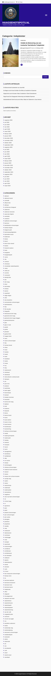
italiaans (7, 379)
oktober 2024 (8, 169)
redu (6, 528)
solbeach (7, 557)
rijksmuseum (8, 532)
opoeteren (7, 505)
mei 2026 (7, 126)
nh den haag (8, 501)
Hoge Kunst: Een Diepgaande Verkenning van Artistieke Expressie (19, 96)
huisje (6, 363)
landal (6, 433)
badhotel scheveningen (11, 220)
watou (6, 625)
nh (5, 499)
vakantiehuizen (9, 603)
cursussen (7, 275)
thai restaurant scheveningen (12, 573)
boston (6, 245)
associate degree (9, 214)
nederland (7, 487)
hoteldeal (7, 358)
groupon (7, 331)
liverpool (7, 444)
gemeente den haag (10, 315)
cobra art (7, 270)
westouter (7, 636)
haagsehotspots (25, 48)
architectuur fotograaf (10, 207)
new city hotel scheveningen (12, 496)
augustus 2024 (8, 174)
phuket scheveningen (10, 512)
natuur (6, 483)
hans (6, 338)
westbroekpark (8, 634)
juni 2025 (7, 151)
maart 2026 (8, 131)
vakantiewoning (9, 609)
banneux (7, 223)
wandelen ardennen (10, 623)
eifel (6, 297)
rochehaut (7, 535)
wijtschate (7, 641)
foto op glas (8, 309)
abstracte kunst (9, 198)
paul (6, 508)
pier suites (7, 517)
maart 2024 (8, 185)
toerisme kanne (9, 587)
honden (7, 352)
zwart (6, 652)
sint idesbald (8, 555)
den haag (7, 282)
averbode (7, 216)
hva (6, 365)
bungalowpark (8, 254)
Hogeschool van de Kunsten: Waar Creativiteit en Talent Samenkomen (19, 93)
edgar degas (8, 295)
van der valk (8, 612)
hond (6, 349)
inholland (7, 372)
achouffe (7, 200)
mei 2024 (7, 181)
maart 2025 (8, 158)
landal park (8, 438)
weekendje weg (9, 627)
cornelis (7, 272)
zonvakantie (8, 648)
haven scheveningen (10, 340)
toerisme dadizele (9, 580)
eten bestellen (8, 300)
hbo (6, 343)
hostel (6, 354)
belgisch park (8, 229)
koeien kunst (8, 415)
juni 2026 (7, 124)
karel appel (8, 390)
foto (6, 306)
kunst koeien (8, 424)
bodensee (7, 236)
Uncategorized (8, 596)
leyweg (6, 440)
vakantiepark (8, 605)
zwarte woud (8, 655)
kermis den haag (9, 401)
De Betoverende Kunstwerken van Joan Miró (13, 87)
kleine (6, 413)
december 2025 (9, 138)
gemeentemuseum (9, 320)
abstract (7, 196)
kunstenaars (8, 426)
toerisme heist (8, 584)
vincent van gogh (9, 618)
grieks (6, 329)
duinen (6, 291)
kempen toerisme (9, 397)
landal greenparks (9, 435)
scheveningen (8, 546)
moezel (6, 471)
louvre (6, 447)
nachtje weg (8, 478)
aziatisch (7, 218)
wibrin (6, 639)
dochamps (7, 286)
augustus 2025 (8, 147)
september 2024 (9, 172)
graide (6, 327)
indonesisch (8, 370)
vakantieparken (9, 607)
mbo (6, 458)
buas (6, 250)
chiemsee (7, 263)
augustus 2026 (8, 120)
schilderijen (8, 551)
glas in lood (8, 324)
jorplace (7, 386)
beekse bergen (8, 227)
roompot (7, 542)
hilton (6, 347)
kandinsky (7, 388)
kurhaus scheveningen (11, 431)
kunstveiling (8, 428)
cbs (5, 259)
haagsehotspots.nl (16, 22)
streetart (7, 566)
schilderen (7, 548)
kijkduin (7, 404)
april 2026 (7, 129)
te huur (6, 571)
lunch (6, 449)
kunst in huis (8, 422)
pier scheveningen (9, 514)
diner (6, 284)
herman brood (8, 345)
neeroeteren (8, 492)
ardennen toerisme (10, 211)
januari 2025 (8, 163)
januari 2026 (8, 136)
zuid (6, 650)
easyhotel (7, 293)
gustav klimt (8, 334)
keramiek (7, 399)
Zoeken (7, 73)
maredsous (7, 453)
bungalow (7, 252)
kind (6, 406)
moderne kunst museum (11, 469)
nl (5, 503)
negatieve (7, 494)
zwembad (7, 657)
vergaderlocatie (9, 614)
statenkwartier (8, 562)
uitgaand (7, 594)
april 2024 (7, 183)
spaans (6, 560)
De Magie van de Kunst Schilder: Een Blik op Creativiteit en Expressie (19, 90)
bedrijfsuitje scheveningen (12, 225)
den (6, 279)
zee (6, 646)
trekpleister (23, 40)
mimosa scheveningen (10, 467)
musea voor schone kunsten (12, 476)
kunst (6, 417)
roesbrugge (8, 537)
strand (6, 564)
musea (6, 474)
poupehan (7, 523)
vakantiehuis (8, 600)
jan (5, 381)
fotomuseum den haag (10, 313)
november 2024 (9, 167)
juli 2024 (7, 176)
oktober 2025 (8, 142)
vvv (5, 621)
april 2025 (7, 156)
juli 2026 (7, 122)
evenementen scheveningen (12, 302)
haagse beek (8, 336)
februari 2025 (8, 160)
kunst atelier (8, 419)
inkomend (7, 374)
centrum (7, 261)
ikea (6, 367)
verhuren (7, 616)
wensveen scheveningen (11, 632)
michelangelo (8, 465)
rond (6, 539)
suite (6, 569)
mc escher (7, 460)
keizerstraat (8, 392)
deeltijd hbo (8, 277)
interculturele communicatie (12, 376)
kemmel (7, 395)
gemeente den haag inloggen (12, 318)
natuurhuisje (8, 485)
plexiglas (7, 519)
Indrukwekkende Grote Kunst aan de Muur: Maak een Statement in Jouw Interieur (22, 99)
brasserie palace (9, 248)
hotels (6, 361)
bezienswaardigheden (10, 232)
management (8, 451)
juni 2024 (7, 178)
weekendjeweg (9, 630)
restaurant (7, 530)
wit (5, 643)
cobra (6, 268)
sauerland (7, 544)
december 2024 (9, 165)
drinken (7, 288)
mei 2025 (7, 154)
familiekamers (8, 304)
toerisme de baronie (10, 582)
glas (6, 322)
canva (6, 257)
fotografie (7, 311)
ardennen (7, 209)
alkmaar (7, 205)
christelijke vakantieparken (12, 266)
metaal (6, 462)
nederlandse (8, 490)
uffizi (6, 591)
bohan (6, 239)
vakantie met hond (9, 598)
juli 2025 (7, 149)
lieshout (7, 442)
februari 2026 (8, 133)
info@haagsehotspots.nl (9, 2)
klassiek (7, 410)
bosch (6, 241)
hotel (6, 356)
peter (6, 510)
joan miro (7, 383)
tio (5, 578)
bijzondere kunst (9, 234)
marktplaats (8, 456)
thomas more (8, 575)
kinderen (7, 408)
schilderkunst (8, 553)
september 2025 (9, 145)
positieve (7, 521)
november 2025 (9, 140)
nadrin (6, 480)
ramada (7, 526)
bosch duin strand (9, 243)
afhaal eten (8, 202)
